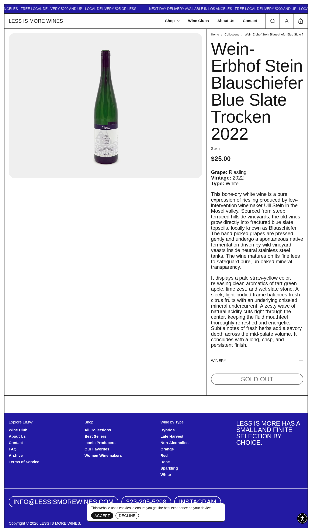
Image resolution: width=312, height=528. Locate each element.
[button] (273, 21)
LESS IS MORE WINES (36, 21)
